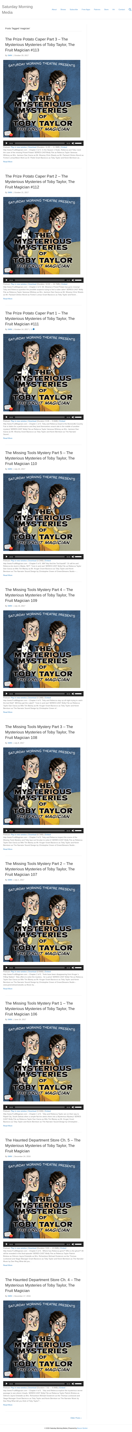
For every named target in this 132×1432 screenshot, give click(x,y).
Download (32, 147)
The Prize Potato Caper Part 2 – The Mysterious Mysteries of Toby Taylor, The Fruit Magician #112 (40, 181)
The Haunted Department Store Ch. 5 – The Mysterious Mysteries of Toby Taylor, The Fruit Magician (43, 1145)
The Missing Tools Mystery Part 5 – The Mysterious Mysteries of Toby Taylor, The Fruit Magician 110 (40, 458)
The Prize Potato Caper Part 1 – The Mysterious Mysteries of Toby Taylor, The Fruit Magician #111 (40, 318)
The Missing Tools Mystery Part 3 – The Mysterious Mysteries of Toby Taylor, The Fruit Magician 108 (40, 732)
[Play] (6, 143)
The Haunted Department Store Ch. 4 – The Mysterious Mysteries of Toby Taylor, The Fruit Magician (43, 1285)
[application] (43, 143)
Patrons (97, 9)
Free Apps (86, 9)
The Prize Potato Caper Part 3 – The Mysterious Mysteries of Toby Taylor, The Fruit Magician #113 (40, 44)
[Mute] (73, 143)
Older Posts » (76, 1418)
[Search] (128, 10)
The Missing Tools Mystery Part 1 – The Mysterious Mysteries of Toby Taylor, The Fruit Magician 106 (40, 1008)
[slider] (78, 143)
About (54, 9)
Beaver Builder (82, 1428)
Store (106, 9)
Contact (122, 9)
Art (113, 9)
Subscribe (74, 9)
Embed (64, 147)
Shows (63, 9)
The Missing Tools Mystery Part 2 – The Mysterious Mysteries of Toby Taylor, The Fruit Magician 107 (40, 869)
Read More (7, 162)
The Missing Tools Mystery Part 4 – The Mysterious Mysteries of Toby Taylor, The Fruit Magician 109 (40, 595)
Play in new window (19, 147)
